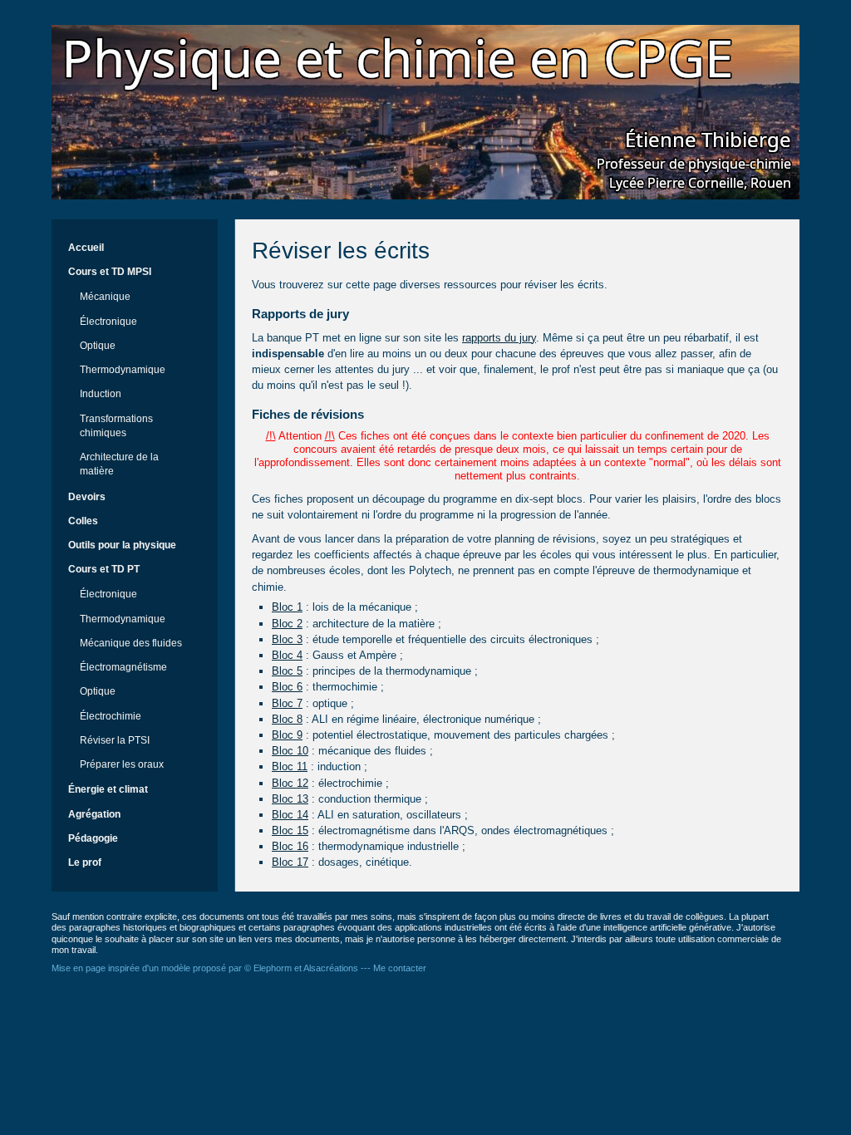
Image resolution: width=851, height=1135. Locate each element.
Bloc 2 (287, 623)
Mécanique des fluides (131, 643)
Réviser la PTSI (115, 740)
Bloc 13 (290, 799)
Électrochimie (110, 716)
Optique (98, 346)
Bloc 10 (290, 750)
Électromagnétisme (123, 667)
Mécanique (105, 297)
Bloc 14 (290, 814)
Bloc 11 (289, 766)
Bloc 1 (287, 607)
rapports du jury (499, 338)
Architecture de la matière (119, 464)
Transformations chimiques (116, 426)
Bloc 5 (287, 671)
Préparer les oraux (122, 764)
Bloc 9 (287, 735)
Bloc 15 (290, 830)
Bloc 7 (287, 703)
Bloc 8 (287, 719)
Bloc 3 (287, 639)
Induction (100, 394)
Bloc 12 (290, 783)
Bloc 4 (287, 655)
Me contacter (399, 968)
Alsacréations (330, 968)
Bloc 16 (290, 846)
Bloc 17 (290, 862)
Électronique (108, 322)
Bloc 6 (287, 687)
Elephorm (272, 968)
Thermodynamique (122, 370)
